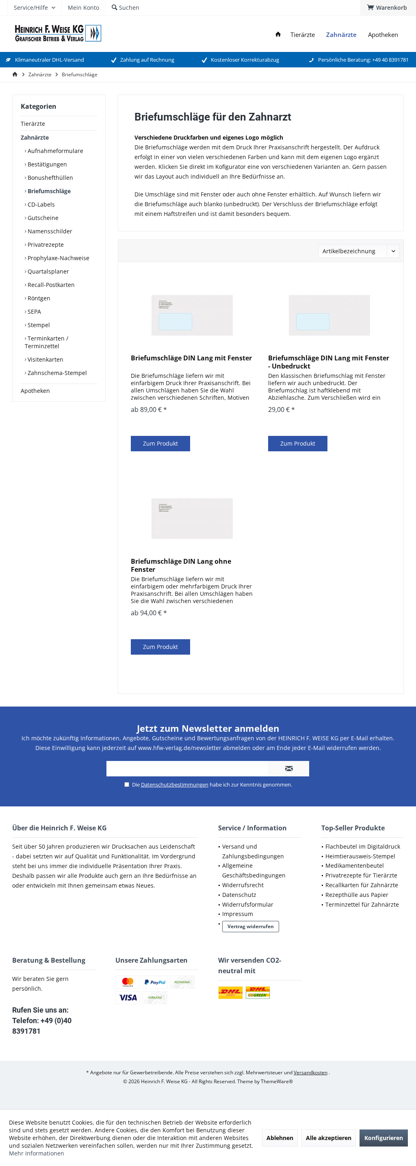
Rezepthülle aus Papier (356, 895)
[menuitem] (388, 7)
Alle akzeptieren (328, 1138)
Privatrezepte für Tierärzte (361, 875)
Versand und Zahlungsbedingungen (253, 851)
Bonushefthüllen (49, 177)
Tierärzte (33, 123)
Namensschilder (49, 231)
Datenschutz (239, 895)
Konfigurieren (383, 1138)
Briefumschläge (48, 191)
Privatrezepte (45, 244)
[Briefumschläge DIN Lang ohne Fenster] (192, 518)
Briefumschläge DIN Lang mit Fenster (191, 358)
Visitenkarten (44, 359)
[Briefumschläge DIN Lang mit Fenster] (192, 315)
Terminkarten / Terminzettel (46, 342)
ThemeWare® (277, 1081)
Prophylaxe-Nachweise (57, 258)
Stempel (38, 325)
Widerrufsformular (247, 904)
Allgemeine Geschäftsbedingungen (254, 870)
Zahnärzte (35, 137)
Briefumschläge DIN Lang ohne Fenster (181, 565)
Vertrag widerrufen (251, 926)
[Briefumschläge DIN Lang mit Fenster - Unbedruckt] (329, 315)
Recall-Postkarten (50, 285)
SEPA (33, 311)
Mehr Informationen (36, 1153)
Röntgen (38, 298)
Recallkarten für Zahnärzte (361, 885)
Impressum (237, 914)
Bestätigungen (46, 164)
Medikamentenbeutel (354, 865)
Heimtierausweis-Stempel (360, 856)
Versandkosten (310, 1072)
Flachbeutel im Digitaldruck (362, 846)
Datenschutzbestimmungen (174, 784)
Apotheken (35, 390)
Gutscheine (42, 218)
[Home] (278, 34)
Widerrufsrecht (243, 885)
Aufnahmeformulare (54, 151)
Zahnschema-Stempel (56, 373)
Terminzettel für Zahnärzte (362, 904)
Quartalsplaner (47, 271)
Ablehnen (279, 1138)
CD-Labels (40, 204)
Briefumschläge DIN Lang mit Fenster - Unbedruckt (328, 362)
